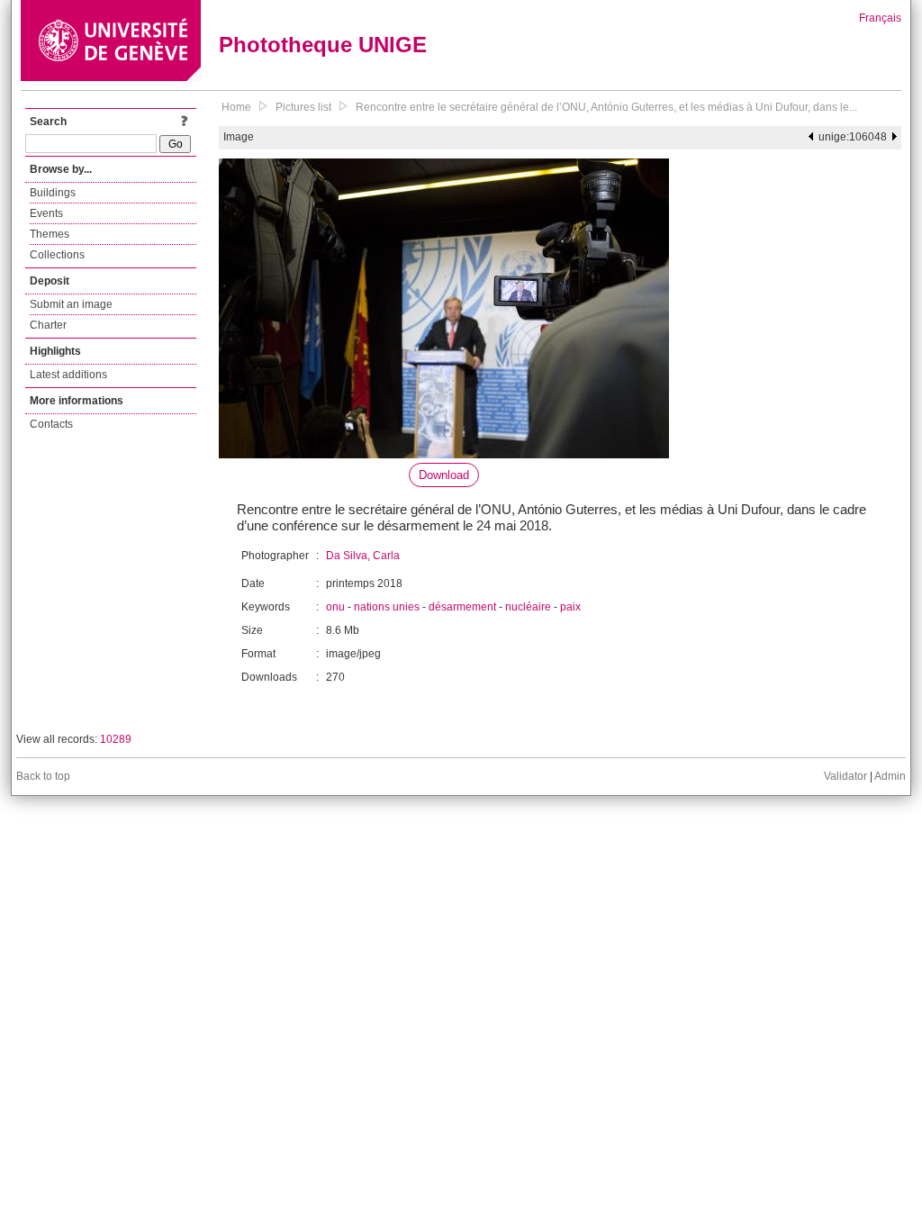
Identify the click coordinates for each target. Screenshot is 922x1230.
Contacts (51, 424)
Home (236, 107)
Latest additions (68, 374)
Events (46, 213)
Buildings (53, 192)
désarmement (462, 607)
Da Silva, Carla (363, 555)
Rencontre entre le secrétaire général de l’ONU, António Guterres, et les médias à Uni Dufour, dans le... (606, 107)
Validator (845, 776)
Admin (890, 776)
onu (335, 607)
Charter (48, 325)
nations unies (387, 607)
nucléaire (528, 607)
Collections (57, 255)
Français (880, 18)
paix (570, 607)
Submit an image (71, 304)
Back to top (43, 776)
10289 (115, 739)
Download (444, 475)
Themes (49, 234)
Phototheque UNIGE (323, 44)
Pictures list (303, 107)
